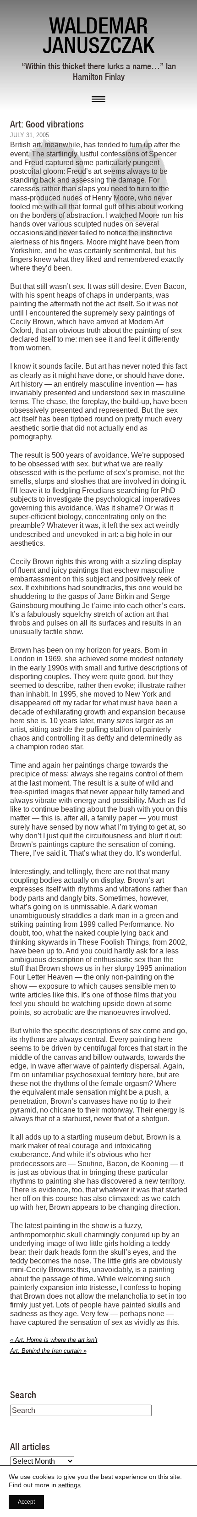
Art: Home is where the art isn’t (54, 1339)
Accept (26, 1502)
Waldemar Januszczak (98, 35)
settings (69, 1485)
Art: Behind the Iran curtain (48, 1350)
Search (23, 1394)
